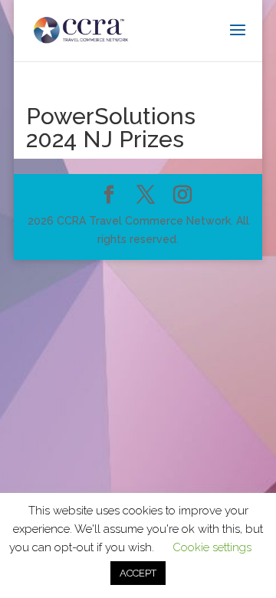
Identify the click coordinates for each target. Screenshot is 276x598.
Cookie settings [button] (211, 547)
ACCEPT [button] (138, 573)
